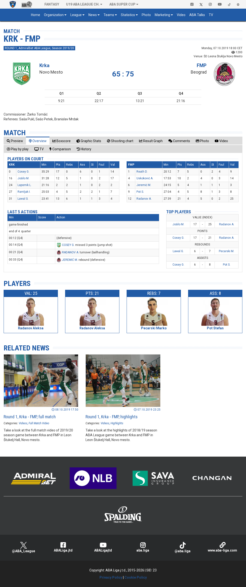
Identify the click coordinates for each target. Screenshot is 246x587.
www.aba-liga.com (222, 550)
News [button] (92, 15)
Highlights (117, 423)
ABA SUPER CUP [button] (122, 4)
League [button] (76, 15)
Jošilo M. (23, 178)
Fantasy (51, 4)
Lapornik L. (24, 185)
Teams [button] (109, 15)
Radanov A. (144, 198)
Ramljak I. (24, 191)
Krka (44, 65)
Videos (23, 423)
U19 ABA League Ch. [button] (82, 4)
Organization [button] (54, 15)
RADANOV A (70, 252)
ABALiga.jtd (63, 550)
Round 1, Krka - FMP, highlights (112, 416)
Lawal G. (23, 198)
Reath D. (142, 171)
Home (35, 15)
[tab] (15, 141)
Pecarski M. (226, 251)
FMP (202, 65)
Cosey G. (23, 171)
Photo (146, 15)
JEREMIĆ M (69, 260)
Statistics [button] (128, 15)
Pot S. (140, 191)
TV (211, 15)
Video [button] (181, 15)
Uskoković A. (144, 178)
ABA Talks (197, 15)
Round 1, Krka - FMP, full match (30, 416)
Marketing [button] (162, 15)
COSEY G (68, 245)
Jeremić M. (143, 185)
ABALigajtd (103, 550)
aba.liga (142, 550)
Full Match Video (39, 423)
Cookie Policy (135, 577)
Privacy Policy (110, 577)
